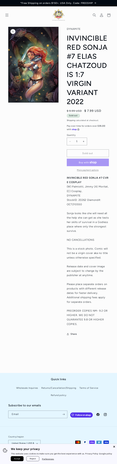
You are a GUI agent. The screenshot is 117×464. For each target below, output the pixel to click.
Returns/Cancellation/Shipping (58, 388)
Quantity (71, 135)
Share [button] (73, 334)
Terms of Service (88, 388)
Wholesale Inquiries (27, 388)
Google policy (105, 453)
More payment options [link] (88, 170)
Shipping (71, 120)
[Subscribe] (63, 414)
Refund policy (58, 395)
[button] (7, 15)
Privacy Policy (91, 453)
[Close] (114, 446)
